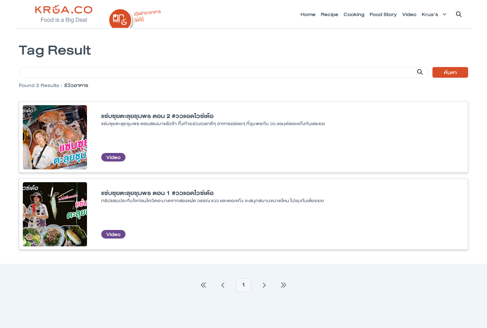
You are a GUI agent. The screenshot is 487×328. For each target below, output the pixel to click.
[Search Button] (420, 72)
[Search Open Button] (459, 14)
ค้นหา (450, 72)
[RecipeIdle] (135, 16)
